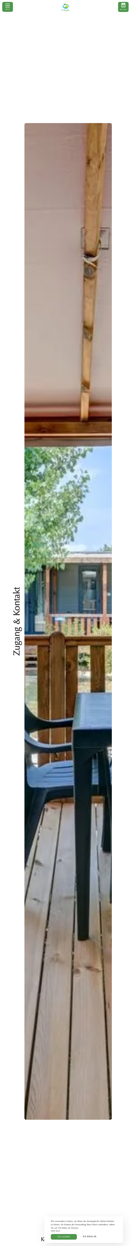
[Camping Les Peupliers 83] (65, 7)
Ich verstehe (64, 1237)
